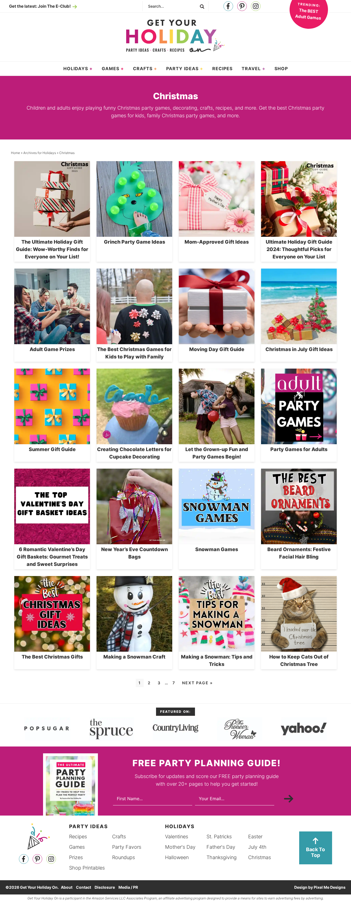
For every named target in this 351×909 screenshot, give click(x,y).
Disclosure (105, 887)
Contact (83, 887)
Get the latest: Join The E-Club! (40, 6)
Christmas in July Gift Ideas (299, 349)
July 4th (257, 847)
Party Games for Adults (298, 449)
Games (77, 847)
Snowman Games (216, 549)
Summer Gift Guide (52, 449)
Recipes (78, 836)
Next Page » (197, 682)
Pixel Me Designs (330, 887)
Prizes (76, 857)
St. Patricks (219, 836)
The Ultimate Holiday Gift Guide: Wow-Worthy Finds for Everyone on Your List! (52, 249)
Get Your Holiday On (175, 35)
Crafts (119, 836)
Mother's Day (180, 847)
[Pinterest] (242, 6)
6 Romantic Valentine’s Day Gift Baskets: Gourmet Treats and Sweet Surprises (52, 556)
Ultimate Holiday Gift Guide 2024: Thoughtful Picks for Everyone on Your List (299, 249)
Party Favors (126, 847)
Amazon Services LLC (109, 898)
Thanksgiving (221, 857)
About (66, 887)
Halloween (177, 857)
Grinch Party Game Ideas (134, 242)
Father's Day (220, 847)
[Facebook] (228, 6)
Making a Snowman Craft (134, 657)
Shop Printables (87, 868)
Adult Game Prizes (52, 349)
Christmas (259, 857)
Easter (255, 836)
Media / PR (128, 887)
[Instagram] (255, 6)
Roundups (123, 857)
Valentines (176, 836)
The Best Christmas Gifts (52, 657)
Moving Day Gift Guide (216, 349)
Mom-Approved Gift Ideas (217, 242)
